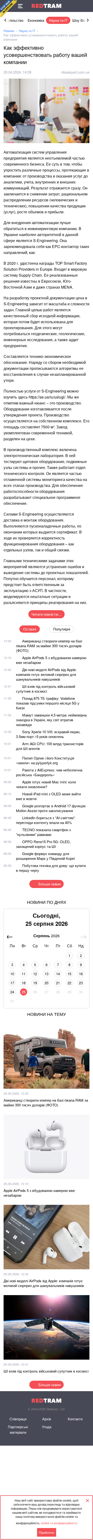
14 (58, 973)
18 (24, 982)
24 (12, 991)
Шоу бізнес (81, 20)
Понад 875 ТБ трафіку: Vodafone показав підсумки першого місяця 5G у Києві (47, 703)
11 (24, 973)
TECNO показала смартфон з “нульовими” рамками (43, 832)
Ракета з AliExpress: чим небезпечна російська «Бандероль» (49, 772)
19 (35, 982)
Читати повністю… (46, 614)
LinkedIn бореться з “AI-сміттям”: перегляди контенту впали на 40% (46, 820)
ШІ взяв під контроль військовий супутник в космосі (45, 689)
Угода (46, 1426)
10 (12, 973)
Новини (9, 30)
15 (69, 973)
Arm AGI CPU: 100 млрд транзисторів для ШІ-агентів (49, 746)
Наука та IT (58, 20)
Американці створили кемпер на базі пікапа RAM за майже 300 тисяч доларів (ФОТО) (49, 645)
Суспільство (13, 20)
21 (58, 982)
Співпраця (18, 1418)
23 (81, 982)
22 (69, 982)
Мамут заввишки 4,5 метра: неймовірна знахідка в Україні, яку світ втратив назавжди (51, 719)
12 (35, 973)
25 (24, 991)
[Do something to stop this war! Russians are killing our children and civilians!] (8, 8)
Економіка (36, 20)
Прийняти (46, 1532)
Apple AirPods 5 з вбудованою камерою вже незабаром (51, 660)
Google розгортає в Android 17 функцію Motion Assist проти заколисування (51, 808)
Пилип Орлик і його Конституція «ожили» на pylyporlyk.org (45, 760)
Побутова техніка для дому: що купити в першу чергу (51, 868)
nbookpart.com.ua (75, 72)
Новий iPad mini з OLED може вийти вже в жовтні (48, 796)
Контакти (75, 1418)
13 (46, 973)
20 (46, 982)
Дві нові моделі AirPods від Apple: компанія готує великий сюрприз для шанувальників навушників (46, 674)
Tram (46, 5)
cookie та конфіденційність (59, 1523)
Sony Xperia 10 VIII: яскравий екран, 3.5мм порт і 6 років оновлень (48, 734)
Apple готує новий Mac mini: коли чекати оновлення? (46, 784)
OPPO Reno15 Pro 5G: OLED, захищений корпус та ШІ (43, 844)
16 (81, 973)
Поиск (87, 6)
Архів (46, 1418)
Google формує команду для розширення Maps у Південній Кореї (45, 856)
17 (12, 982)
